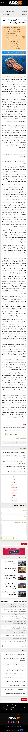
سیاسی (17, 705)
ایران (11, 434)
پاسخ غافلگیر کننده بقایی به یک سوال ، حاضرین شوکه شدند (14, 659)
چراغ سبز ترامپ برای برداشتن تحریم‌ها (16, 472)
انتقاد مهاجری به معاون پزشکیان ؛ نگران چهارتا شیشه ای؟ (9, 578)
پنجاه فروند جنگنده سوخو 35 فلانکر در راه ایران (15, 430)
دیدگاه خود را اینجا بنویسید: (20, 522)
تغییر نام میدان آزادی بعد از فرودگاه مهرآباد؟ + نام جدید (14, 665)
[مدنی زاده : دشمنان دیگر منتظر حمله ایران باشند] (22, 594)
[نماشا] (11, 722)
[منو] (1, 2)
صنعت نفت (23, 437)
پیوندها (6, 709)
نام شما (25, 510)
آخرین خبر (14, 490)
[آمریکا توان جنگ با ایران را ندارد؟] (22, 563)
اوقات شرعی (14, 711)
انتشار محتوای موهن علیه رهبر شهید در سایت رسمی (14, 427)
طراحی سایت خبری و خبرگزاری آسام (12, 730)
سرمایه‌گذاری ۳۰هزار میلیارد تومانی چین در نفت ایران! (13, 452)
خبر (14, 480)
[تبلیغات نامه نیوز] (14, 52)
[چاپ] (7, 14)
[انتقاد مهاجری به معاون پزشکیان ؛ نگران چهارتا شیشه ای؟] (22, 577)
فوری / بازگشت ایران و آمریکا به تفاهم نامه (15, 693)
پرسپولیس (14, 493)
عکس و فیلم (13, 707)
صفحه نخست (23, 705)
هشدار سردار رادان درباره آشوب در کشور (16, 670)
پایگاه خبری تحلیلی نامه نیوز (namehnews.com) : (14, 77)
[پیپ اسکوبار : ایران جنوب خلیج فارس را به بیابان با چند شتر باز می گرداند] (22, 585)
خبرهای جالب (6, 707)
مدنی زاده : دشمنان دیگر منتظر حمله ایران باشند (14, 682)
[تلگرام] (3, 14)
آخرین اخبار (14, 501)
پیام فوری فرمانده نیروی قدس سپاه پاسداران (15, 689)
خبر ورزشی (14, 488)
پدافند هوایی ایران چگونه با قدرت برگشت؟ (15, 674)
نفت (17, 437)
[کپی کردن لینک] (25, 442)
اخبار (14, 477)
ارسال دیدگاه (7, 538)
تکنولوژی (22, 709)
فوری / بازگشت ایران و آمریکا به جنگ (16, 685)
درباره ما (11, 715)
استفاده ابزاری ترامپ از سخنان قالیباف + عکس (14, 655)
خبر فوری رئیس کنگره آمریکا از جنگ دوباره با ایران (14, 678)
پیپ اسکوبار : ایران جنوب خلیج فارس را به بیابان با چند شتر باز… (9, 586)
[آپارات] (8, 722)
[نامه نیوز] (15, 3)
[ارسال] (8, 14)
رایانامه (25, 516)
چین (7, 434)
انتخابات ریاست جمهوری (20, 434)
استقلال (14, 495)
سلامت (19, 707)
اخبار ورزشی (14, 485)
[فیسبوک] (4, 14)
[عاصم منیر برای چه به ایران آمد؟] (22, 570)
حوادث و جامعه (5, 705)
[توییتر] (5, 14)
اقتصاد (12, 705)
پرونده (11, 709)
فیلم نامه (16, 709)
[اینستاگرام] (16, 722)
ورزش (23, 707)
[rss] (19, 722)
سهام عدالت (14, 498)
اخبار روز (14, 482)
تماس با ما (17, 715)
